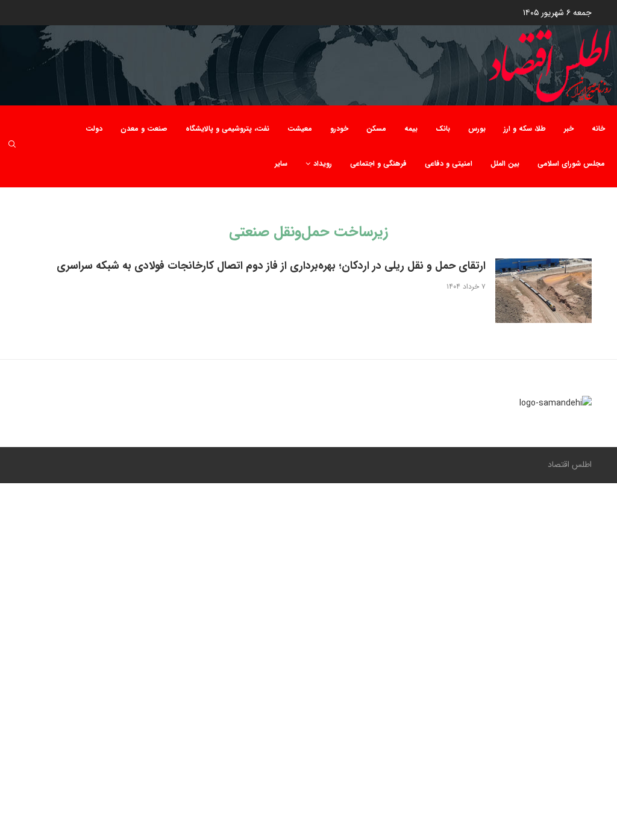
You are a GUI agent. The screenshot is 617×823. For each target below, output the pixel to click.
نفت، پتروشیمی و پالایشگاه (227, 128)
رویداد (322, 163)
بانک (443, 128)
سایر (281, 163)
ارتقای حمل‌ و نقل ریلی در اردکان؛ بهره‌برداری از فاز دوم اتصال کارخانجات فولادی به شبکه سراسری (271, 265)
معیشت (299, 128)
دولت (94, 128)
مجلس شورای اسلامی (571, 163)
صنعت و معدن (144, 128)
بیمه (411, 128)
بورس (477, 128)
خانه (598, 128)
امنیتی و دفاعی (448, 163)
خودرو (339, 128)
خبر (569, 128)
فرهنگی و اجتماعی (378, 163)
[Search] (12, 146)
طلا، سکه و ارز (525, 128)
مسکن (376, 128)
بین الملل (504, 163)
